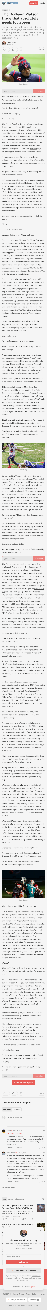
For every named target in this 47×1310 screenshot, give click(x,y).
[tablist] (12, 1109)
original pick (16, 327)
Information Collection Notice (31, 1278)
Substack (12, 1305)
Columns (6, 10)
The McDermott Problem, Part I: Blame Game (17, 1225)
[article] (23, 1212)
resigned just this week (24, 243)
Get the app (34, 1300)
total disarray (20, 240)
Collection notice (38, 1294)
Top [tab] (4, 1199)
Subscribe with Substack (25, 1270)
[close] (40, 1230)
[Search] (43, 1199)
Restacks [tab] (17, 1110)
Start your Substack (17, 1300)
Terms (28, 1294)
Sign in (42, 3)
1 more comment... (9, 1188)
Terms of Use (36, 1276)
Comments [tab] (7, 1110)
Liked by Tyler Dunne (15, 1133)
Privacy (22, 1294)
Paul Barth (11, 1153)
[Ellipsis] (44, 1130)
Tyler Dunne (11, 42)
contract (33, 148)
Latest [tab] (10, 1199)
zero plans (6, 198)
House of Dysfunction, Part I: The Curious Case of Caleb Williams (17, 1206)
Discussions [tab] (19, 1199)
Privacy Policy (24, 1280)
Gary (9, 1130)
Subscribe (33, 3)
